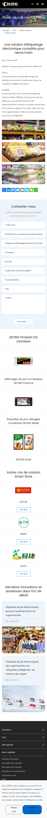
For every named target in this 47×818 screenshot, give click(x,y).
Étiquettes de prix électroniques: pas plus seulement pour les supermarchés (22, 611)
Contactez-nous (9, 775)
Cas (14, 30)
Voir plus (24, 509)
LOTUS (23, 502)
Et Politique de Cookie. (33, 800)
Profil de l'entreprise (10, 759)
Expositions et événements (13, 771)
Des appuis (7, 744)
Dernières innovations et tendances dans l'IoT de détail (23, 591)
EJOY (24, 566)
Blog (4, 779)
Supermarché (25, 30)
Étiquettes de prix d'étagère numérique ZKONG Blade (23, 421)
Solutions (6, 729)
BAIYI (23, 534)
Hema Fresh (10, 33)
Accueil (5, 30)
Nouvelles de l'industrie (12, 767)
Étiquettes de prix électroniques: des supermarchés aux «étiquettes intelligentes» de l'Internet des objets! (22, 668)
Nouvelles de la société (12, 763)
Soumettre (23, 321)
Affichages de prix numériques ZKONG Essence (23, 381)
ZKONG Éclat (23, 460)
